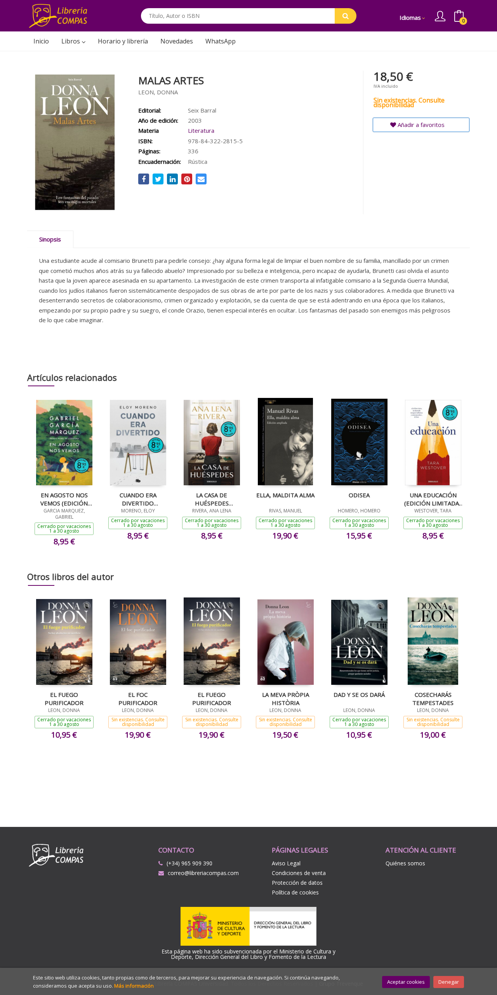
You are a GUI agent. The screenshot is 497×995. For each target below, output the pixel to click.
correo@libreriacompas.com (203, 873)
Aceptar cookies (406, 981)
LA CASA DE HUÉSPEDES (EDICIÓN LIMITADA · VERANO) (211, 499)
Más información (134, 985)
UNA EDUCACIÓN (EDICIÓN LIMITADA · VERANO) (433, 499)
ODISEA (359, 495)
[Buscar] (345, 16)
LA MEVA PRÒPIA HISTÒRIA (285, 698)
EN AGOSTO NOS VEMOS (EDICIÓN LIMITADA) (64, 499)
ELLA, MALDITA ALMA (285, 495)
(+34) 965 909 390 (189, 863)
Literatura (201, 130)
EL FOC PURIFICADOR (137, 698)
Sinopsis (50, 239)
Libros (71, 41)
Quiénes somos (405, 863)
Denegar (448, 981)
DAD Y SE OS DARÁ (359, 694)
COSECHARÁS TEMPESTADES (433, 698)
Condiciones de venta (299, 873)
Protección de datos (297, 882)
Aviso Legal (286, 863)
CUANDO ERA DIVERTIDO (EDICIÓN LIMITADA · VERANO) (138, 499)
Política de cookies (295, 892)
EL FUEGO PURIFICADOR (64, 698)
